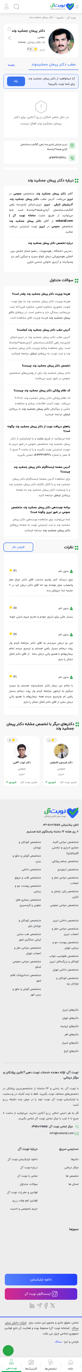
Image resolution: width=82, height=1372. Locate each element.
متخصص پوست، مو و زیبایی (28, 888)
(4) (15, 570)
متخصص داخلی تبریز (66, 920)
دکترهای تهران (70, 1018)
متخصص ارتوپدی (68, 869)
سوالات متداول (29, 1184)
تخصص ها (72, 1176)
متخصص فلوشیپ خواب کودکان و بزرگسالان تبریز (64, 958)
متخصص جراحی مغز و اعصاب (65, 880)
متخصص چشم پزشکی (65, 861)
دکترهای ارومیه (69, 1026)
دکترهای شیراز (70, 1043)
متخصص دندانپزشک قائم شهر (25, 978)
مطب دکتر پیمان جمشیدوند (53, 64)
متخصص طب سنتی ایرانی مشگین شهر (29, 937)
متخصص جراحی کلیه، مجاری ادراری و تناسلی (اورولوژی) (65, 847)
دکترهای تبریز (70, 1010)
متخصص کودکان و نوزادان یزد (67, 981)
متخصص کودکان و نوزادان (30, 844)
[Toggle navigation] (76, 9)
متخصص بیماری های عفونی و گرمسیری (28, 902)
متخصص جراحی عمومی (64, 905)
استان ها (74, 1184)
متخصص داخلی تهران (66, 970)
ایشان (33, 353)
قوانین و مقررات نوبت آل (22, 1192)
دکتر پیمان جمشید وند (35, 409)
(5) (15, 607)
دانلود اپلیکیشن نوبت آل (23, 1159)
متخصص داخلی (31, 869)
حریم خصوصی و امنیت (24, 1209)
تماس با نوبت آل (27, 1176)
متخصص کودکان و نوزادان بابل (30, 923)
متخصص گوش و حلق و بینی (27, 858)
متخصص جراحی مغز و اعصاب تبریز (65, 931)
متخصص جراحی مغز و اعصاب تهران (27, 950)
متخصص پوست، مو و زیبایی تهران (65, 945)
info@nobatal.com (62, 1133)
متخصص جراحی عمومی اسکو (27, 964)
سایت (40, 438)
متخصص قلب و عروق (28, 878)
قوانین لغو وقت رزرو (25, 1200)
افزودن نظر (18, 547)
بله (16, 81)
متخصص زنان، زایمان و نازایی (65, 894)
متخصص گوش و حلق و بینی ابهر (27, 991)
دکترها (75, 1159)
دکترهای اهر (71, 1034)
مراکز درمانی (71, 1167)
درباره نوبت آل (29, 1167)
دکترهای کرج (71, 1051)
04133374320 (57, 158)
